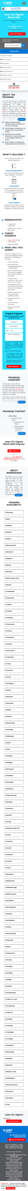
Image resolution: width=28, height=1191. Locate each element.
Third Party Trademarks (14, 1147)
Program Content (6, 79)
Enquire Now (15, 451)
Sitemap (20, 1148)
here (12, 351)
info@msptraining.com (15, 9)
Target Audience (6, 67)
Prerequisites (5, 63)
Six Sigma (18, 389)
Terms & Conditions (11, 1145)
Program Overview (7, 75)
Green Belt (11, 240)
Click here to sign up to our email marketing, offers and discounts (14, 361)
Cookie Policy (4, 1183)
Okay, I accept (11, 1188)
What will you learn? (7, 71)
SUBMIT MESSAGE (13, 366)
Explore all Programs (16, 34)
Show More (21, 119)
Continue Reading (13, 1121)
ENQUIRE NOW (14, 51)
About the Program (6, 55)
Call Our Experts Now (17, 1139)
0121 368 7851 (15, 8)
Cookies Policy (14, 1146)
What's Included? (6, 59)
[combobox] (12, 45)
